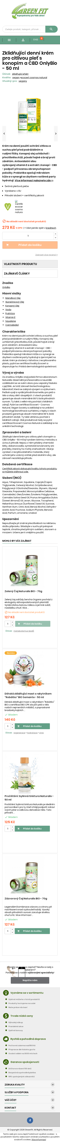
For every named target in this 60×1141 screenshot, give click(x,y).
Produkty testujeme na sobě (21, 1003)
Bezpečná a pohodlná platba (22, 1072)
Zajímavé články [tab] (17, 273)
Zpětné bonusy (15, 1030)
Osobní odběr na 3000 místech (22, 1053)
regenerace (19, 732)
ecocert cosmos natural (34, 77)
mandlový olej (12, 298)
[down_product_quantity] (12, 625)
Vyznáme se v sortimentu (26, 993)
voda (8, 309)
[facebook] (30, 1120)
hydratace (32, 732)
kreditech (51, 227)
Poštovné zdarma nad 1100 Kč (22, 1045)
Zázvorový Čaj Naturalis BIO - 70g (26, 898)
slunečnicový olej (14, 301)
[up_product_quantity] (12, 622)
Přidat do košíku (24, 245)
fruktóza (10, 313)
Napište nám (30, 980)
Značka (7, 283)
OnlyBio (6, 287)
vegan (16, 77)
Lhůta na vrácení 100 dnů (19, 1068)
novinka (10, 653)
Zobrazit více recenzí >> (46, 254)
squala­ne (10, 321)
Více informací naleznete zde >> (34, 180)
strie (41, 732)
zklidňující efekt (20, 74)
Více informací (39, 1139)
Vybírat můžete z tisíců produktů (24, 999)
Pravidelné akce (15, 1026)
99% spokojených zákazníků (21, 1076)
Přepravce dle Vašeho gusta (21, 1049)
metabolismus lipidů (24, 631)
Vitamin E (10, 317)
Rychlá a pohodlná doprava (28, 1039)
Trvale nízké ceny (21, 1016)
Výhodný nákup (15, 1022)
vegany (23, 81)
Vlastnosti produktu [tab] (20, 264)
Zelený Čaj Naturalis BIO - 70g (23, 591)
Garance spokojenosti (24, 1062)
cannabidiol (12, 325)
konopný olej (12, 305)
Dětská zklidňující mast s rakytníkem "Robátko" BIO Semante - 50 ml (28, 695)
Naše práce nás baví (17, 1007)
